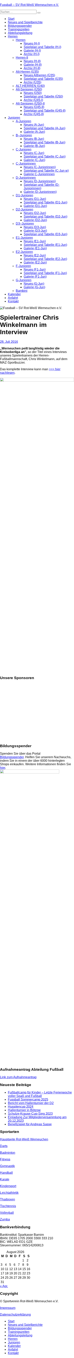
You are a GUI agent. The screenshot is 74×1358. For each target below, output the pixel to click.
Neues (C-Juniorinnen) (40, 167)
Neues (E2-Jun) (35, 255)
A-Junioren (23, 121)
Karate (4, 1179)
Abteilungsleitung (20, 33)
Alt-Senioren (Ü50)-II (30, 103)
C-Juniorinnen (26, 163)
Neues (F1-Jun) (35, 269)
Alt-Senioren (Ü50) (29, 89)
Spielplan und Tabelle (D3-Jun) (45, 234)
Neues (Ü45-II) (34, 107)
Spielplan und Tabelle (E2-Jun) (45, 259)
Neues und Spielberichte (25, 22)
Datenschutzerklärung (15, 1314)
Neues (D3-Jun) (35, 227)
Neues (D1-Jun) (35, 199)
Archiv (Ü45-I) (33, 100)
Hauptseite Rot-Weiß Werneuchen (24, 1139)
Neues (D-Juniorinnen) (40, 181)
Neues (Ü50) (33, 93)
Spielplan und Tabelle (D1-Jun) (45, 202)
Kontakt (13, 301)
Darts (3, 1146)
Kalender (14, 294)
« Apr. (4, 1286)
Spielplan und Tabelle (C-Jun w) (46, 170)
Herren (13, 36)
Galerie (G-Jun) (34, 287)
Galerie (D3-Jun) (35, 230)
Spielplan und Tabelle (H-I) (42, 47)
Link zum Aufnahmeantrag (18, 1077)
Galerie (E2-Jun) (35, 262)
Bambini (21, 290)
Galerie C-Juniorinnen (39, 174)
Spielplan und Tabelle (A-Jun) (44, 128)
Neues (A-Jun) (34, 124)
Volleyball (7, 1212)
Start (11, 18)
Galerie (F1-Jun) (35, 276)
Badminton (7, 1152)
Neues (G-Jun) (34, 283)
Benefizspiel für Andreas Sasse (30, 1124)
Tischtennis (8, 1206)
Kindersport (8, 1186)
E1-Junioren (24, 237)
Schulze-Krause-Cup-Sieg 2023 (30, 1113)
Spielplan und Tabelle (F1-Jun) (45, 273)
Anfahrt (13, 297)
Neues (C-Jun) (34, 153)
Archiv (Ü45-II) (34, 114)
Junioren (14, 117)
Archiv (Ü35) (32, 82)
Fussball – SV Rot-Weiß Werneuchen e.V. (29, 4)
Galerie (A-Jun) (34, 131)
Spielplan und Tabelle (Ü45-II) (45, 110)
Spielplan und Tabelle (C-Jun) (45, 156)
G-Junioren (23, 280)
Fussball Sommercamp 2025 (28, 1099)
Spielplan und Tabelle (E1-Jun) (45, 244)
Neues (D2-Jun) (35, 213)
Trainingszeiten (18, 29)
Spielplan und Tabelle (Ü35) (43, 78)
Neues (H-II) (32, 61)
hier (2, 767)
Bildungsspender (20, 25)
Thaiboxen (7, 1199)
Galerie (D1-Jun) (35, 206)
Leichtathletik (9, 1192)
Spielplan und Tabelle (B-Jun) (44, 142)
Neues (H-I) (32, 43)
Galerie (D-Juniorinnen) (40, 191)
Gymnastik (7, 1166)
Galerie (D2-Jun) (35, 220)
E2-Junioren (24, 252)
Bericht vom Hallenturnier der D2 (31, 1103)
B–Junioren (24, 135)
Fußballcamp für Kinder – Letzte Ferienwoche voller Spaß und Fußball (40, 1094)
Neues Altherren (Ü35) (39, 75)
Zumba (5, 1219)
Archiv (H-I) (31, 54)
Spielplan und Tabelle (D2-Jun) (45, 216)
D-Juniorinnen (26, 177)
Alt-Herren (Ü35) (27, 71)
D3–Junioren (25, 223)
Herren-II (22, 57)
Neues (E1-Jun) (35, 241)
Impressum (7, 1308)
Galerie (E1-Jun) (35, 248)
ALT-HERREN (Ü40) (30, 86)
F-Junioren (23, 266)
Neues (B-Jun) (34, 138)
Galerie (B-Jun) (34, 146)
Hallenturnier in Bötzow (24, 1110)
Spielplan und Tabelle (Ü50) (43, 96)
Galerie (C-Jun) (34, 160)
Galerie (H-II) (33, 64)
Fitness (5, 1159)
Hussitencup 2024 (20, 1106)
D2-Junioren (24, 209)
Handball (6, 1172)
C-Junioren (23, 149)
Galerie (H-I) (32, 50)
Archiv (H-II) (32, 68)
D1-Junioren (24, 195)
